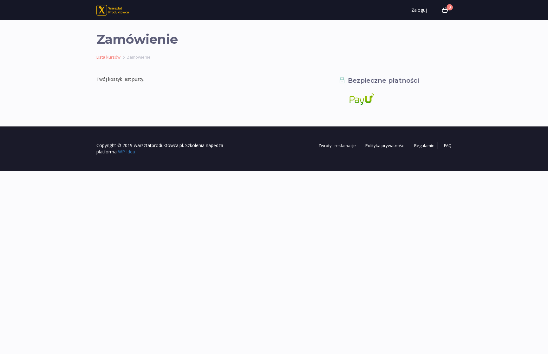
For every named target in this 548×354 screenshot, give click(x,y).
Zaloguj (419, 10)
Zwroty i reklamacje (337, 145)
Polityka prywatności (385, 145)
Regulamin (424, 145)
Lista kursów (108, 57)
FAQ (448, 145)
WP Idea (126, 152)
